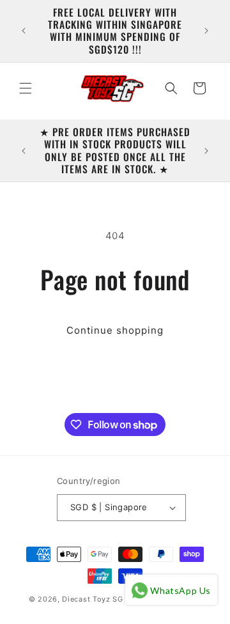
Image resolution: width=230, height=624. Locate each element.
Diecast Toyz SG (92, 599)
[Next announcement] (206, 31)
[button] (26, 88)
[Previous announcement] (24, 31)
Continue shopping (115, 330)
